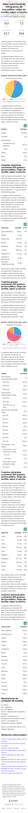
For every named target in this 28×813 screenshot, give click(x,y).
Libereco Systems (18, 804)
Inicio (2, 16)
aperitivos (11, 729)
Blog (3, 808)
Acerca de (9, 808)
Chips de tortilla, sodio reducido (11, 773)
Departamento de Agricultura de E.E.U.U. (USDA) (16, 101)
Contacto (23, 808)
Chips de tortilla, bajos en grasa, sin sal (13, 766)
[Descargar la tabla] (25, 125)
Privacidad (16, 808)
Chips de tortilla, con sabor (10, 748)
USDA (9, 117)
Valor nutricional (8, 16)
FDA (6, 216)
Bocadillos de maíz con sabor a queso (13, 759)
